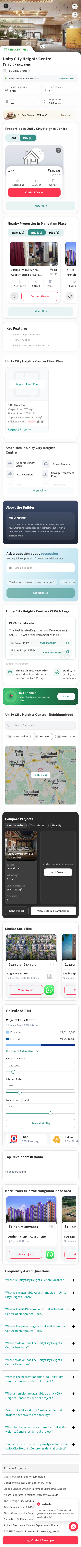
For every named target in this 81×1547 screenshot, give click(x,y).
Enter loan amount (16, 1058)
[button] (28, 422)
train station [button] (20, 736)
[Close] (73, 1504)
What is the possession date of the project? (31, 582)
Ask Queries (40, 593)
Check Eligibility (40, 1123)
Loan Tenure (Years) (17, 1100)
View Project (25, 990)
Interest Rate (14, 1079)
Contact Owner (34, 192)
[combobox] (43, 725)
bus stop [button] (45, 736)
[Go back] (6, 6)
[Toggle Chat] (73, 1526)
